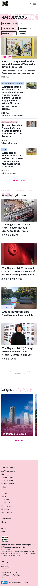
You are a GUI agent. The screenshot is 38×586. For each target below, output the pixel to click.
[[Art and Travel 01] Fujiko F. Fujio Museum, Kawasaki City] (19, 302)
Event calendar (6, 512)
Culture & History (9, 33)
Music (23, 23)
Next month (6, 506)
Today (3, 496)
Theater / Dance (7, 477)
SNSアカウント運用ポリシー (11, 575)
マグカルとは (6, 577)
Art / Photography (8, 471)
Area (3, 531)
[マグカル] (5, 539)
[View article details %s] (19, 57)
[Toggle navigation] (34, 4)
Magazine (4, 522)
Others (22, 33)
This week (5, 499)
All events (5, 509)
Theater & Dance (9, 28)
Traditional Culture (26, 28)
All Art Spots (19, 440)
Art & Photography (9, 23)
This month (5, 502)
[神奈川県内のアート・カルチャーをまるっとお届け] (5, 3)
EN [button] (6, 566)
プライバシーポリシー (9, 572)
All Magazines (19, 180)
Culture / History (7, 483)
